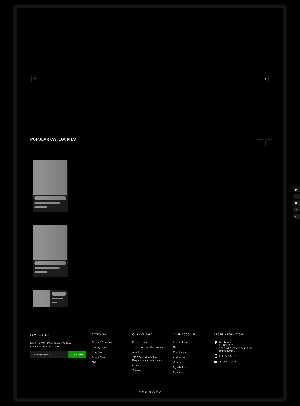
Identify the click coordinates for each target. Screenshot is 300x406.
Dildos (94, 362)
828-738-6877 (227, 355)
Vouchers (178, 362)
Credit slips (179, 352)
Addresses (179, 357)
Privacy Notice (140, 342)
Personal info (180, 342)
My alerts (178, 372)
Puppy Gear (98, 357)
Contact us (138, 365)
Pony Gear (97, 352)
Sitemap (137, 370)
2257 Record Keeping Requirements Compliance (147, 359)
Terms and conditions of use (148, 347)
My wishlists (180, 367)
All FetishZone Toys (102, 342)
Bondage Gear (99, 347)
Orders (177, 347)
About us (137, 352)
